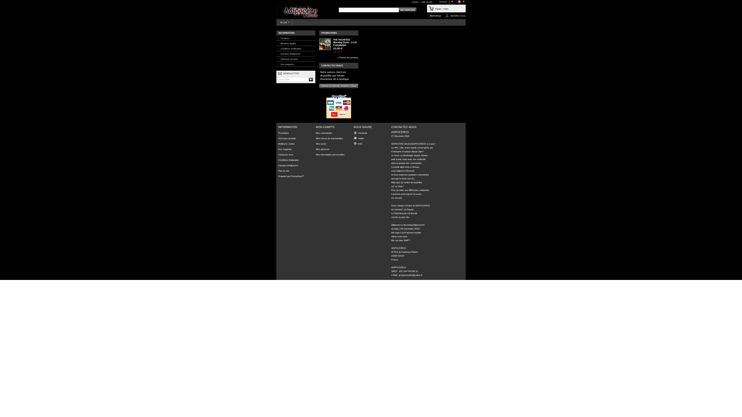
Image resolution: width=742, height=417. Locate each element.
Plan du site (283, 171)
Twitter (361, 138)
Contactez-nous (285, 154)
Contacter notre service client (339, 86)
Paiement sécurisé (289, 59)
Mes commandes (324, 133)
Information (286, 33)
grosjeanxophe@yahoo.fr (410, 275)
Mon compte (325, 127)
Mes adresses (322, 149)
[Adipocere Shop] (300, 12)
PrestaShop (296, 176)
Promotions (329, 33)
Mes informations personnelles (330, 154)
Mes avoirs (321, 144)
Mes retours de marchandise (329, 138)
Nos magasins (287, 64)
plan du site (427, 2)
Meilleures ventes (286, 144)
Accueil (281, 23)
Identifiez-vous (458, 15)
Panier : (441, 9)
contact (415, 2)
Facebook (362, 133)
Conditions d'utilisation (291, 48)
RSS (360, 144)
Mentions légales (288, 43)
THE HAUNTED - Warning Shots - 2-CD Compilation (345, 42)
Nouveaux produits (287, 138)
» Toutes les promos (348, 57)
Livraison (285, 38)
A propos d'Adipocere (290, 54)
